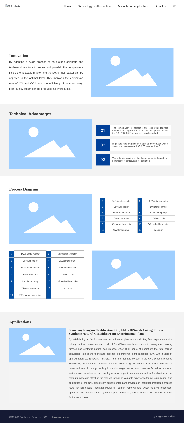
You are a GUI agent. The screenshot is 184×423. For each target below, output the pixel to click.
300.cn (47, 417)
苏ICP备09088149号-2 (164, 416)
